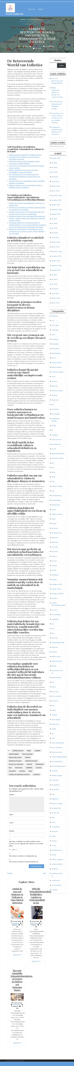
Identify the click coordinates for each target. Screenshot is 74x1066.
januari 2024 (55, 303)
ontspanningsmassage (58, 642)
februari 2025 (55, 242)
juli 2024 (54, 275)
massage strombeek (57, 594)
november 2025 (56, 200)
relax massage (55, 720)
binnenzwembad (56, 363)
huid (52, 491)
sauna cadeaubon (56, 748)
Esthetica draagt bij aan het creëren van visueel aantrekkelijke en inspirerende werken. (23, 171)
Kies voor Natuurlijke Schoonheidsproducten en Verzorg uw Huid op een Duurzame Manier (21, 980)
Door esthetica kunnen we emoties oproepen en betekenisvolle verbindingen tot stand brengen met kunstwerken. (24, 176)
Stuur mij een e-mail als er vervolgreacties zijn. (23, 856)
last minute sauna (56, 533)
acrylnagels (54, 330)
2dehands (54, 316)
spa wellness (55, 789)
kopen (53, 519)
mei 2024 (54, 284)
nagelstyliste (55, 619)
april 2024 (54, 289)
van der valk (55, 813)
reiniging (54, 715)
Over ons (32, 9)
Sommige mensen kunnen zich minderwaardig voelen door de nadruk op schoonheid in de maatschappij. (26, 213)
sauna (53, 738)
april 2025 (54, 233)
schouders (54, 771)
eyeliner (53, 426)
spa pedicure (55, 785)
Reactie (12, 795)
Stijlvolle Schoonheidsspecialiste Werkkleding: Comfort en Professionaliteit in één (40, 895)
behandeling (55, 349)
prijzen (53, 687)
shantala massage (56, 776)
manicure (54, 566)
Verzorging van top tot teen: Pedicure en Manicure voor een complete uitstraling (57, 117)
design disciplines (27, 754)
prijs (52, 682)
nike (52, 633)
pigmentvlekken (56, 677)
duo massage (55, 414)
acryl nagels (55, 325)
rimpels (53, 729)
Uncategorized (34, 20)
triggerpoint (55, 799)
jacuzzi (53, 510)
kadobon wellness (57, 514)
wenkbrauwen (55, 880)
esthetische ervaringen (15, 761)
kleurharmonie (40, 764)
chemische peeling (57, 372)
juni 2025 (54, 223)
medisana (54, 598)
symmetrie (22, 771)
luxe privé (54, 552)
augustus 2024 (55, 270)
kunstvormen (18, 768)
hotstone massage (56, 486)
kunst (10, 768)
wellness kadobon (57, 864)
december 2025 (56, 195)
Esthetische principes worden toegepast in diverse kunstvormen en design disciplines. (24, 162)
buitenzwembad (56, 367)
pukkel (53, 710)
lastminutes (54, 542)
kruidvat (53, 524)
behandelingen (56, 353)
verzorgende (55, 827)
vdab (53, 817)
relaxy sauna (55, 724)
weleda (53, 855)
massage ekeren (56, 589)
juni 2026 (54, 167)
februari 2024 (55, 298)
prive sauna (54, 692)
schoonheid (12, 771)
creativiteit (37, 751)
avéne (53, 335)
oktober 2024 (55, 261)
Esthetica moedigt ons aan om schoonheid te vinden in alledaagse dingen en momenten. (25, 186)
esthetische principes (31, 761)
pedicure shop (55, 657)
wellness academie (57, 860)
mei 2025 (54, 228)
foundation (54, 435)
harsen (53, 472)
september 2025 (56, 209)
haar (52, 468)
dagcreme (54, 386)
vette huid (54, 832)
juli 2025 (54, 219)
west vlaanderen (56, 885)
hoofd (53, 477)
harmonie (29, 764)
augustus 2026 (55, 158)
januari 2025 (55, 247)
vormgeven (36, 774)
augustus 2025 (55, 214)
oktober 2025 (55, 205)
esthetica (27, 757)
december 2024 (56, 251)
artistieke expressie (18, 751)
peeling (53, 666)
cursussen (54, 381)
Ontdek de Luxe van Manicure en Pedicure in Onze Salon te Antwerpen (17, 895)
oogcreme (54, 647)
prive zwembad (56, 696)
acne (52, 321)
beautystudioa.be (14, 13)
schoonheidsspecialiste (58, 766)
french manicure (56, 440)
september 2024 (56, 265)
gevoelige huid (56, 444)
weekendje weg (56, 850)
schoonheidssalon (56, 761)
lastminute (54, 538)
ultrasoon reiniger (56, 804)
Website (11, 831)
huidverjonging (56, 500)
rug (52, 733)
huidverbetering (56, 496)
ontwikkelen (29, 768)
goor (52, 463)
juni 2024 (54, 279)
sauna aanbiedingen (57, 743)
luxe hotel (54, 547)
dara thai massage (57, 391)
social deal (54, 780)
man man (54, 561)
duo (52, 405)
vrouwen (54, 841)
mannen (53, 570)
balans (29, 751)
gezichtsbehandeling (57, 454)
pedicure (54, 652)
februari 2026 (55, 186)
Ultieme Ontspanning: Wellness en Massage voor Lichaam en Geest (57, 92)
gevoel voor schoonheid (16, 764)
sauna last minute (56, 752)
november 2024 (56, 256)
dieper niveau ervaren (15, 757)
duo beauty (54, 409)
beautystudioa (37, 46)
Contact (40, 9)
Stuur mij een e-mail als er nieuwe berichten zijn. (24, 862)
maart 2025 (55, 237)
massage (54, 580)
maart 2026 (55, 181)
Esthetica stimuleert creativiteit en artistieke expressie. (25, 155)
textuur (30, 771)
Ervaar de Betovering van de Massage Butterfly (57, 80)
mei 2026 (54, 172)
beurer (53, 358)
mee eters (54, 610)
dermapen (54, 395)
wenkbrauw (54, 869)
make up (54, 556)
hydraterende (55, 505)
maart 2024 (55, 293)
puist (52, 705)
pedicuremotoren (56, 661)
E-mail (11, 823)
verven (53, 822)
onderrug (54, 638)
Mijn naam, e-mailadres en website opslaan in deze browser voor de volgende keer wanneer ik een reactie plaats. (26, 843)
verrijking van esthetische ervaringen (19, 774)
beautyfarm (54, 339)
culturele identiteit (13, 754)
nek (52, 624)
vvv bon (53, 845)
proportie (38, 768)
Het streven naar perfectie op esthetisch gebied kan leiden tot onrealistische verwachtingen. (27, 208)
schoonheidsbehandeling (59, 757)
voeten (53, 836)
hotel (53, 482)
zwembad (54, 890)
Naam (11, 815)
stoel (52, 794)
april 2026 (54, 177)
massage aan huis (56, 584)
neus (52, 629)
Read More (16, 955)
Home (23, 20)
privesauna (54, 701)
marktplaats (54, 575)
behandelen (55, 344)
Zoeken (57, 60)
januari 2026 (55, 191)
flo (52, 430)
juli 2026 (54, 163)
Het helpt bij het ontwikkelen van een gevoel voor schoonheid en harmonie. (24, 158)
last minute (54, 528)
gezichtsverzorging (57, 458)
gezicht (53, 449)
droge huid (54, 400)
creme (53, 377)
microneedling (55, 614)
